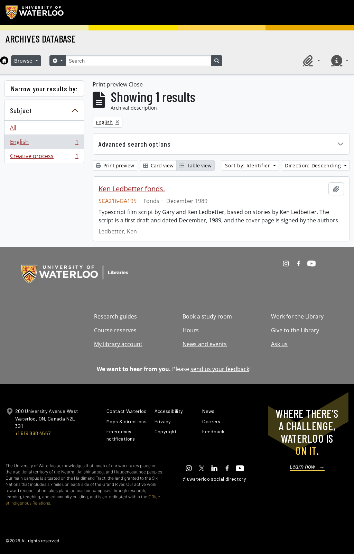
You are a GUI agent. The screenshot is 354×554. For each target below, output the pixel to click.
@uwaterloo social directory (214, 479)
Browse (24, 60)
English (44, 143)
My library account (118, 344)
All (13, 127)
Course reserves (115, 330)
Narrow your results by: (44, 88)
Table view (199, 165)
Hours (191, 330)
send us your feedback (219, 369)
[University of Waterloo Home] (35, 12)
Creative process (44, 157)
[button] (310, 60)
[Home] (4, 60)
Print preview (118, 165)
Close (136, 84)
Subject (21, 110)
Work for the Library (297, 316)
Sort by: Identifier (248, 165)
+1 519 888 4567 (32, 433)
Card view (161, 165)
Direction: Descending (314, 165)
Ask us (279, 344)
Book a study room (207, 316)
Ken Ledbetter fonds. (132, 189)
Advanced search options (135, 144)
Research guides (115, 316)
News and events (205, 344)
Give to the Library (295, 330)
